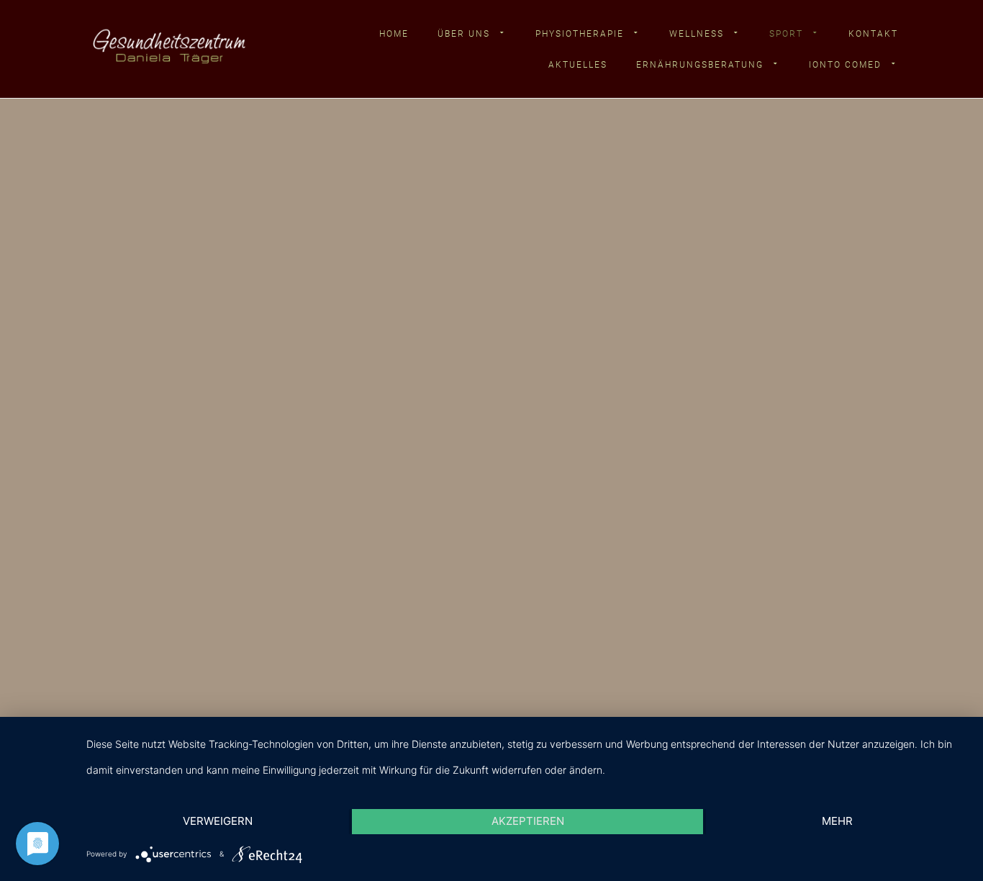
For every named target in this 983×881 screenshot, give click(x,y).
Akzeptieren (527, 821)
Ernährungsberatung (700, 65)
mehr (837, 821)
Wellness (696, 34)
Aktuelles (577, 65)
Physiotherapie (579, 34)
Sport (786, 34)
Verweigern (218, 821)
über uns (464, 34)
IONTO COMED (845, 65)
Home (394, 34)
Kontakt (873, 34)
